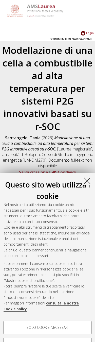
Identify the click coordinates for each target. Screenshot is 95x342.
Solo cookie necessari (47, 327)
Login (89, 33)
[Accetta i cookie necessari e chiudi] (87, 181)
